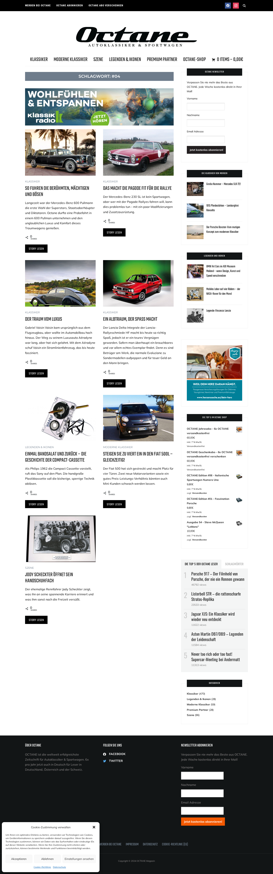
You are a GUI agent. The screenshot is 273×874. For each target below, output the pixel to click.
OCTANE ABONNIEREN (69, 5)
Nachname (193, 115)
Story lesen (36, 248)
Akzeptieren (19, 859)
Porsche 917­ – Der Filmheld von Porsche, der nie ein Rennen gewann (217, 576)
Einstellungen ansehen (79, 859)
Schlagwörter (234, 564)
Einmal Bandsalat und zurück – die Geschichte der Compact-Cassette (55, 457)
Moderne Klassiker (70, 60)
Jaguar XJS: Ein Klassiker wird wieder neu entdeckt (213, 616)
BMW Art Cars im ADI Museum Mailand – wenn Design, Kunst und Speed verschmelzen (223, 271)
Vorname (192, 98)
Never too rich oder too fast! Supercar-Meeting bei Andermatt (215, 656)
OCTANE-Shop (194, 60)
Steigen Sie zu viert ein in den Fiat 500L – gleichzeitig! (138, 457)
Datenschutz (59, 867)
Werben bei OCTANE (38, 5)
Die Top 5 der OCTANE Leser (201, 564)
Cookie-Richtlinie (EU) (175, 844)
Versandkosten (199, 493)
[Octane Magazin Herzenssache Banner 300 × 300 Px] (214, 347)
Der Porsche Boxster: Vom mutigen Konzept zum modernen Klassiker (223, 229)
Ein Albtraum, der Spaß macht (130, 319)
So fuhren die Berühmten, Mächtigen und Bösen (57, 191)
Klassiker (39, 60)
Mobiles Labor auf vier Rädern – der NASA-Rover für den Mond (223, 291)
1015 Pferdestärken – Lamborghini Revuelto (222, 208)
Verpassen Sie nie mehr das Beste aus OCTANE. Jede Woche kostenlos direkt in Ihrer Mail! (214, 87)
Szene (98, 60)
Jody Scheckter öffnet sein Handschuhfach (49, 578)
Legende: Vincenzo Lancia (218, 310)
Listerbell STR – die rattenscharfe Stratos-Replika (216, 596)
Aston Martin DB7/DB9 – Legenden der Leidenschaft (217, 636)
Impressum (132, 844)
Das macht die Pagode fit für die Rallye (137, 188)
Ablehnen (47, 859)
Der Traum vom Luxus (43, 319)
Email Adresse (195, 131)
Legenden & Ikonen (125, 60)
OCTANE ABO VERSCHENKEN (106, 5)
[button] (94, 827)
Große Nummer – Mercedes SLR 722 (223, 184)
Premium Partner (162, 60)
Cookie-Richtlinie (42, 867)
